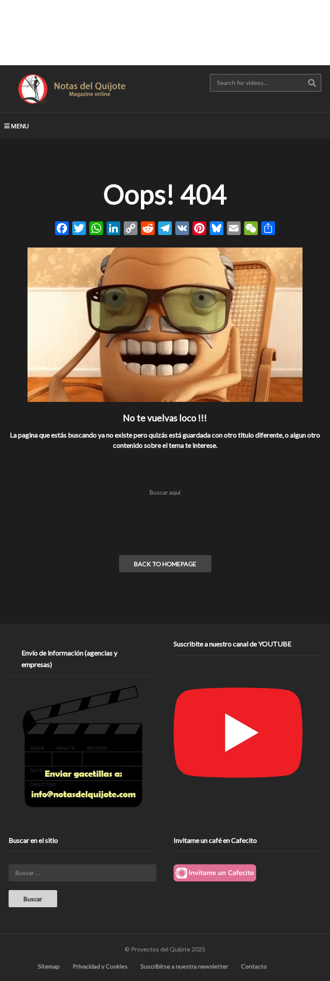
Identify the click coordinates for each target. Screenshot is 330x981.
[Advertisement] (165, 32)
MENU (20, 126)
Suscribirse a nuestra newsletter (184, 966)
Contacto (254, 966)
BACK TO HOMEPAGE (165, 563)
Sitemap (49, 966)
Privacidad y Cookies (100, 966)
